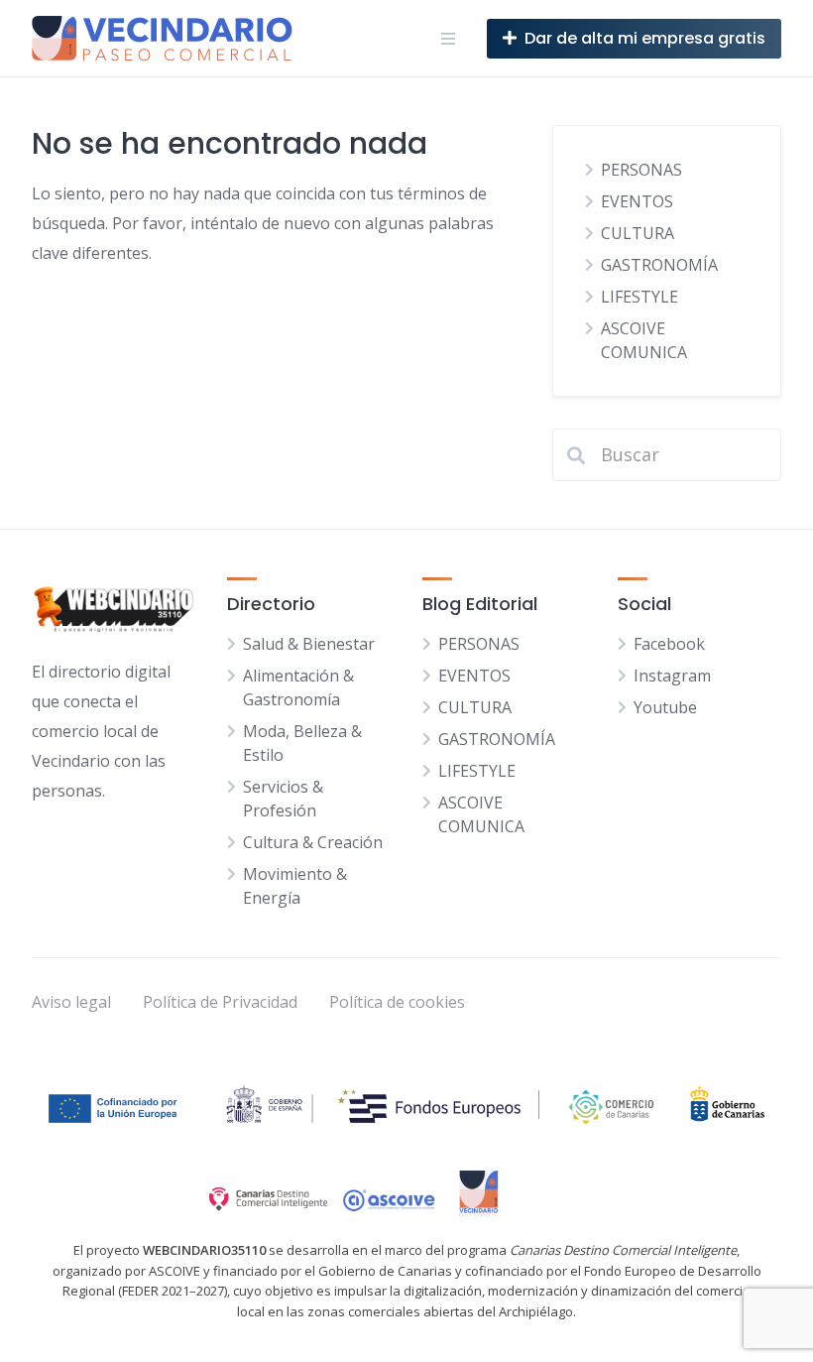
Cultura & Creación (313, 842)
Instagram (672, 675)
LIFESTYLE (639, 297)
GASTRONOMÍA (659, 265)
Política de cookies (397, 1002)
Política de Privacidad (220, 1002)
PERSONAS (641, 170)
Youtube (665, 707)
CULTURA (637, 233)
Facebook (669, 644)
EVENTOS (637, 201)
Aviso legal (71, 1002)
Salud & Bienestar (309, 644)
